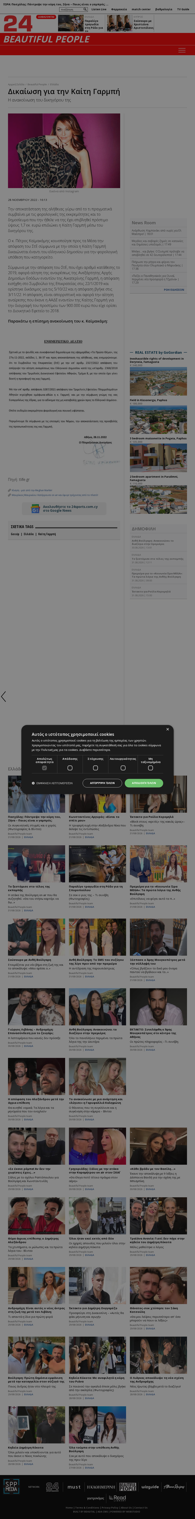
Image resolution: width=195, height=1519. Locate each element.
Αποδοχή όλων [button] (144, 783)
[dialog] (97, 759)
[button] (52, 783)
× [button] (167, 729)
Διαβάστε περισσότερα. (94, 750)
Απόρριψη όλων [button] (102, 783)
